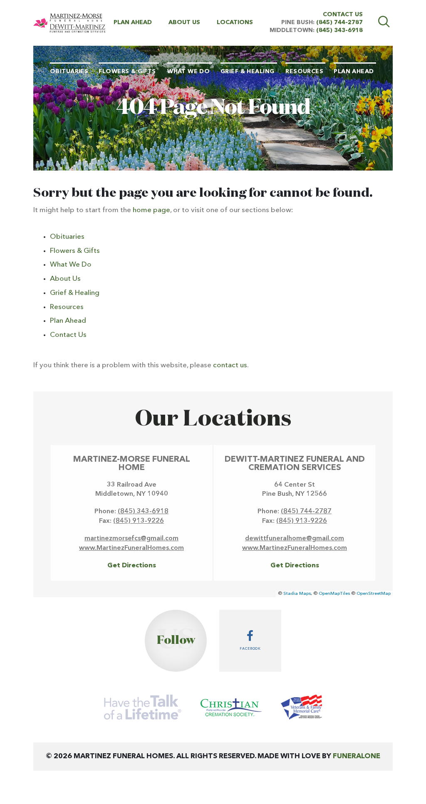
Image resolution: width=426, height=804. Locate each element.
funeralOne (356, 756)
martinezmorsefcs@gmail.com (131, 538)
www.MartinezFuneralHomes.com (131, 548)
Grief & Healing (74, 293)
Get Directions (131, 565)
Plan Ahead (133, 22)
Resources (67, 307)
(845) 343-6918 (339, 30)
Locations (235, 22)
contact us (230, 365)
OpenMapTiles (334, 593)
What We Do (71, 264)
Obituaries (67, 236)
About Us (184, 22)
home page (151, 210)
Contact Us (343, 14)
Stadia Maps (297, 593)
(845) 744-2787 (339, 22)
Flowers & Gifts (75, 251)
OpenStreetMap (374, 593)
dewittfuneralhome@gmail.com (294, 538)
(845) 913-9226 (138, 521)
